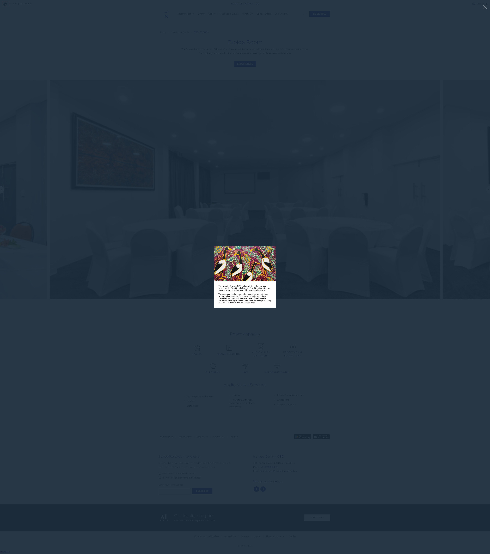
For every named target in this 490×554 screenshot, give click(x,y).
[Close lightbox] (484, 7)
